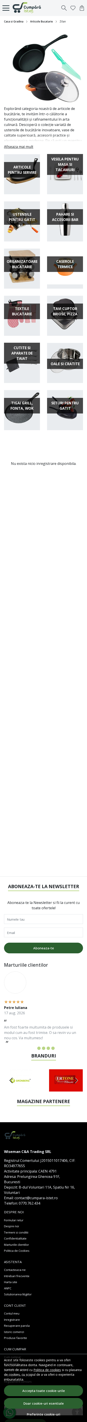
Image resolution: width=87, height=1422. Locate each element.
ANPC (7, 1288)
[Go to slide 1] (34, 1048)
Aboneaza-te (43, 948)
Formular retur (13, 1220)
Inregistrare (12, 1320)
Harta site (10, 1282)
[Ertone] (66, 1088)
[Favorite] (73, 8)
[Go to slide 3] (43, 1048)
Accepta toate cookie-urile (43, 1390)
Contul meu (11, 1313)
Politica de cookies (47, 1370)
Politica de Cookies (16, 1251)
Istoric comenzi (14, 1332)
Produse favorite (15, 1338)
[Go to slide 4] (48, 1048)
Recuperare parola (17, 1326)
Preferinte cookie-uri (43, 1414)
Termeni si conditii (16, 1232)
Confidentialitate (15, 1238)
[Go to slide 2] (39, 1048)
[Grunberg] (21, 1088)
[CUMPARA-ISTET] (28, 8)
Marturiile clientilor (16, 1245)
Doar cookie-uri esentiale (43, 1403)
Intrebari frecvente (16, 1276)
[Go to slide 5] (53, 1048)
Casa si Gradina (13, 21)
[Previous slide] (11, 1080)
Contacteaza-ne (15, 1270)
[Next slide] (75, 1080)
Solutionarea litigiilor (18, 1294)
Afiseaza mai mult (18, 146)
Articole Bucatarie (41, 21)
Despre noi (11, 1226)
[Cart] (82, 8)
